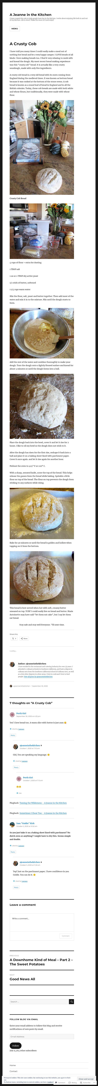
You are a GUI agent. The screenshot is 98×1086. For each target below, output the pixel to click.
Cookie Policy (52, 1082)
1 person (21, 729)
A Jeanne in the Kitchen (30, 15)
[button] (42, 147)
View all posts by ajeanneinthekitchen (38, 677)
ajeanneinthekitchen (21, 686)
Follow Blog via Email (24, 1019)
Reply (13, 735)
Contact (13, 1071)
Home (13, 1065)
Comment (65, 936)
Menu (14, 29)
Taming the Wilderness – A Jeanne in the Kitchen (43, 803)
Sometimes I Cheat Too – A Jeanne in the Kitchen (43, 813)
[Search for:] (39, 1001)
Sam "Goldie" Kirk (25, 823)
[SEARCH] (71, 1001)
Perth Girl (21, 713)
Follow (15, 1046)
